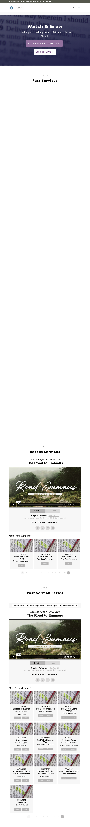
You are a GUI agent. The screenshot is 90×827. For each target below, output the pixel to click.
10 (56, 573)
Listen (54, 511)
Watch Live (43, 52)
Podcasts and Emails (43, 43)
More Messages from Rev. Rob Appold (38, 518)
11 (60, 573)
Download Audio (60, 518)
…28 (64, 573)
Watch (38, 511)
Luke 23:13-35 (54, 516)
